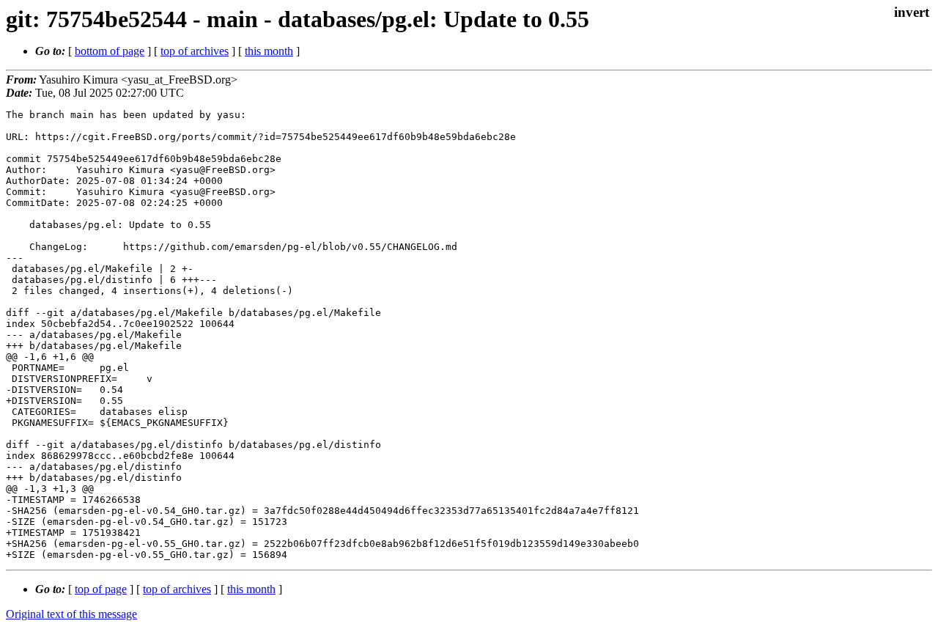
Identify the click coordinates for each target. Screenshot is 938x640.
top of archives (194, 51)
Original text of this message (71, 614)
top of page (101, 589)
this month (269, 51)
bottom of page (109, 51)
